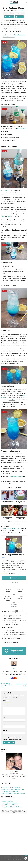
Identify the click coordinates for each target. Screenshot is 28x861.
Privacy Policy (7, 857)
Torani (2, 216)
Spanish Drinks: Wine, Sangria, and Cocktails (13, 793)
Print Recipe (20, 16)
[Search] (26, 2)
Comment (5, 705)
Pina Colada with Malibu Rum (10, 803)
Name (4, 717)
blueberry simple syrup (15, 476)
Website (5, 730)
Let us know (13, 652)
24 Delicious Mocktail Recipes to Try (20, 518)
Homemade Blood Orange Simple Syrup (7, 502)
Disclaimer (15, 857)
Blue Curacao (4, 190)
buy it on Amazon (21, 128)
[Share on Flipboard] (14, 678)
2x (20, 611)
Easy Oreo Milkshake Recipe (7, 518)
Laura (22, 10)
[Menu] (2, 2)
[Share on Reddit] (16, 678)
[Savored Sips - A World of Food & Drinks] (14, 2)
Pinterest (6, 528)
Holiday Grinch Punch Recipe (20, 502)
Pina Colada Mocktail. (9, 37)
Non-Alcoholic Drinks (14, 6)
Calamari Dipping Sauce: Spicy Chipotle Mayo (7, 685)
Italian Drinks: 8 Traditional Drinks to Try (13, 789)
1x (16, 611)
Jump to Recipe (10, 16)
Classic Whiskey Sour (7, 801)
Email (4, 724)
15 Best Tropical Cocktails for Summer (12, 807)
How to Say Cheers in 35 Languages (11, 787)
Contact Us (22, 857)
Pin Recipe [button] (15, 582)
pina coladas (11, 400)
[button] (2, 573)
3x (24, 611)
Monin (8, 216)
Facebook (18, 528)
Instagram (12, 528)
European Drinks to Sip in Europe (10, 791)
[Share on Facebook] (12, 678)
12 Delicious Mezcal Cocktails (10, 805)
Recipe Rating (6, 700)
